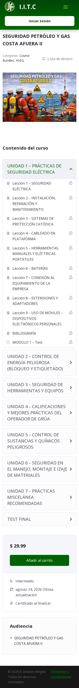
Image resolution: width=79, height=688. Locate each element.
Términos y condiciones (60, 674)
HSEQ (20, 60)
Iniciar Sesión (39, 21)
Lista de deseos (60, 58)
